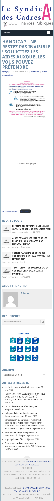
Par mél (47, 494)
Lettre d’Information (27, 494)
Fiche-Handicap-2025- (10, 211)
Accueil (7, 494)
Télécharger (25, 211)
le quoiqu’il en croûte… (15, 439)
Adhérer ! (40, 498)
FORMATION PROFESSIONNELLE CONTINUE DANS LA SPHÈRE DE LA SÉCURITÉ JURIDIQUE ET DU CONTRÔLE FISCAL (25, 397)
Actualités (35, 72)
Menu (7, 33)
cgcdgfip (6, 72)
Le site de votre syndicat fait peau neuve (22, 387)
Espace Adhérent (22, 498)
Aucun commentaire (20, 232)
